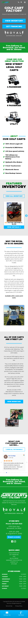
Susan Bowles (12, 455)
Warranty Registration (14, 560)
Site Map (14, 564)
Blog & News (14, 558)
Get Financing (14, 26)
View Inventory (14, 21)
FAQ (14, 556)
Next (26, 215)
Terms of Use (9, 606)
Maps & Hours (14, 537)
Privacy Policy (18, 606)
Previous (1, 215)
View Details (13, 227)
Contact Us (14, 562)
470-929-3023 (17, 524)
